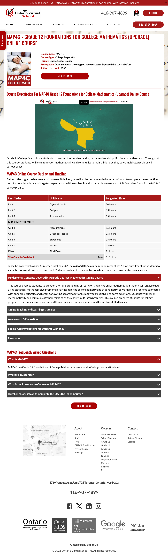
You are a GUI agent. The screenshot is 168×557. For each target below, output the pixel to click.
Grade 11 (105, 445)
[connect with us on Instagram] (98, 506)
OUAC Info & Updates (85, 445)
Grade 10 (105, 448)
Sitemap (79, 452)
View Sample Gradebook (21, 257)
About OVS (80, 434)
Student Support (84, 24)
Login (153, 13)
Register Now (148, 24)
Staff (77, 438)
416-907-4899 (114, 13)
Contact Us (133, 434)
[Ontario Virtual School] (22, 13)
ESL (103, 470)
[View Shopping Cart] (136, 13)
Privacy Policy (81, 448)
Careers (131, 441)
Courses (57, 24)
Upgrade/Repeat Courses (109, 461)
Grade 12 (105, 441)
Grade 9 (105, 452)
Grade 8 (105, 456)
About (9, 24)
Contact (112, 24)
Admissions (32, 24)
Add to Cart (65, 76)
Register (105, 466)
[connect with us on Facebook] (69, 506)
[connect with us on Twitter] (79, 506)
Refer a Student (135, 438)
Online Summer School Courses (108, 436)
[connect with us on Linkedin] (89, 506)
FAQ (77, 441)
